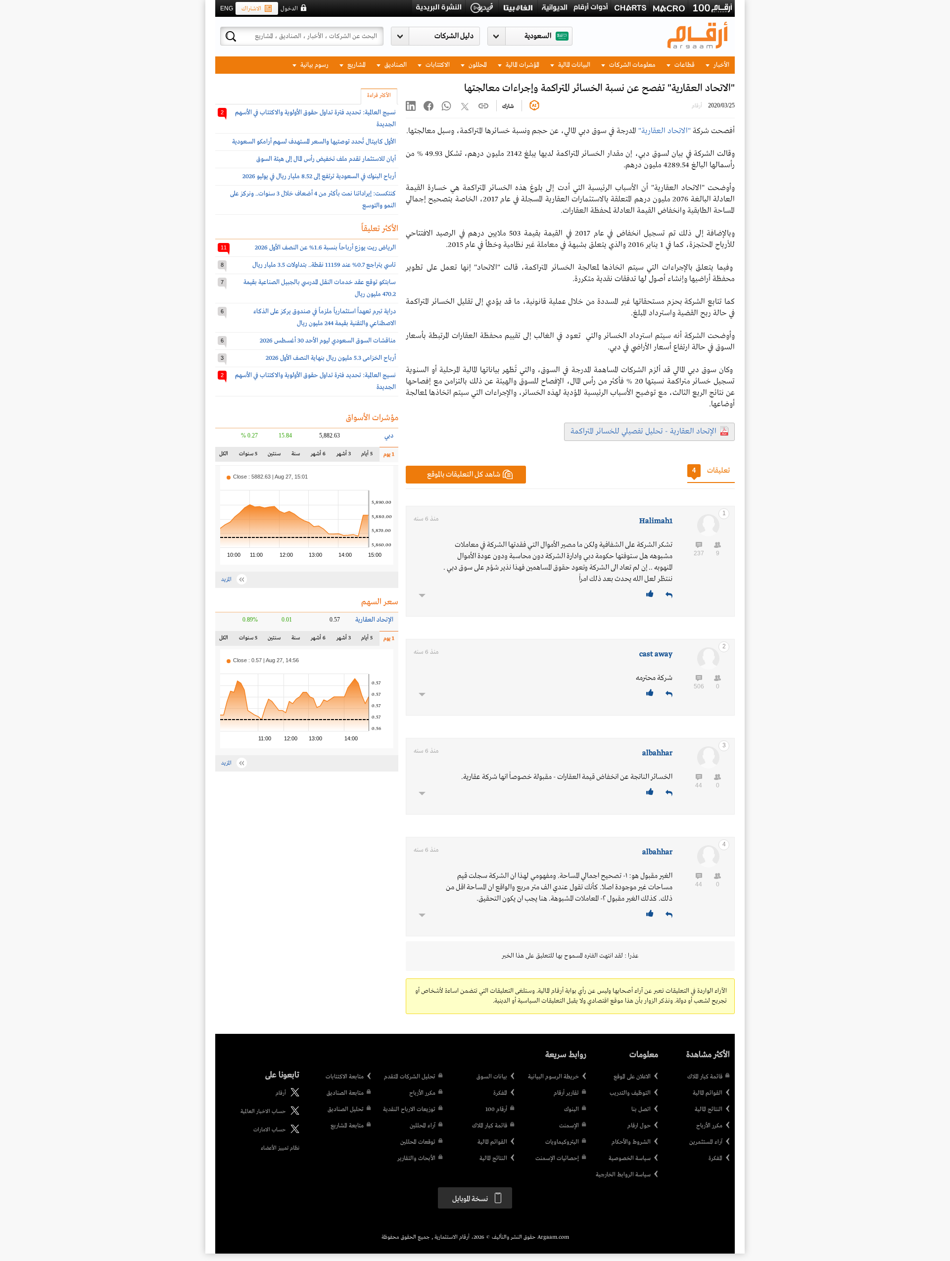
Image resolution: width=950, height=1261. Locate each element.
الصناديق (395, 65)
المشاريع (356, 65)
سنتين (274, 456)
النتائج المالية (708, 1110)
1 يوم (387, 456)
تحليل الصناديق (346, 1110)
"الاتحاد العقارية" (664, 131)
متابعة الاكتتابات (345, 1077)
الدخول (289, 9)
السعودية (537, 36)
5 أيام (366, 456)
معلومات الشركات (632, 65)
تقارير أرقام (566, 1093)
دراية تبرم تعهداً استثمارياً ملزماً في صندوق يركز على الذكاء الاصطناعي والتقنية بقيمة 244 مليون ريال (324, 317)
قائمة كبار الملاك (704, 1077)
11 (224, 247)
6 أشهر (318, 456)
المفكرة (715, 1159)
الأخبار (720, 65)
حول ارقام (639, 1126)
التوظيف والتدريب (630, 1093)
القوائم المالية (707, 1093)
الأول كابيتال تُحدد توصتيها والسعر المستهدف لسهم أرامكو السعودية (314, 142)
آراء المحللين (422, 1126)
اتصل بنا (641, 1110)
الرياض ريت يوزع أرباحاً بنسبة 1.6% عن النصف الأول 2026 (325, 247)
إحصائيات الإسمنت (557, 1159)
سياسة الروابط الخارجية (623, 1175)
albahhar (657, 753)
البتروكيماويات (562, 1142)
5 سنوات (248, 456)
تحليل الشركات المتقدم (409, 1077)
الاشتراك (251, 9)
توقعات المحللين (417, 1142)
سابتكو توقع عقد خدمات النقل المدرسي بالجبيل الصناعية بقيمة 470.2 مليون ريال (319, 288)
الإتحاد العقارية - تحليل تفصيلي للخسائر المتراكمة (643, 431)
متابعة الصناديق (345, 1093)
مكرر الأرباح (709, 1126)
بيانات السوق (491, 1077)
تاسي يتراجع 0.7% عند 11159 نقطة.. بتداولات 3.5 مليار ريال (324, 265)
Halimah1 (655, 521)
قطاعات (684, 65)
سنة (295, 456)
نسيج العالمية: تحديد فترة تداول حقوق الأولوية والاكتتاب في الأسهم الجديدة (315, 118)
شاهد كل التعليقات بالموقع (463, 475)
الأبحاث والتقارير (416, 1159)
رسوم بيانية (314, 65)
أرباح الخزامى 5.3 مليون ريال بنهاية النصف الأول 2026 (331, 358)
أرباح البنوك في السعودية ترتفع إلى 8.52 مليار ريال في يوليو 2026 (319, 176)
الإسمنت (569, 1126)
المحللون (477, 65)
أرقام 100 (496, 1110)
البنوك (571, 1110)
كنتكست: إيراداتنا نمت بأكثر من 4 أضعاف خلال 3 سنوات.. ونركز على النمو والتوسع (313, 200)
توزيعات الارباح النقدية (409, 1110)
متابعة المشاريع (347, 1126)
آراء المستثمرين (705, 1142)
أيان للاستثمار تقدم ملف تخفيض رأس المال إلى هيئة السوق (326, 159)
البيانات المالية (573, 65)
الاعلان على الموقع (632, 1077)
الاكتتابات (437, 65)
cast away (655, 654)
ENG (226, 8)
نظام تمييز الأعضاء (280, 1148)
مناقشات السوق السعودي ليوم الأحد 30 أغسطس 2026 (328, 341)
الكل (225, 456)
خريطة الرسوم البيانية (553, 1077)
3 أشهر (343, 456)
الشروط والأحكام (631, 1142)
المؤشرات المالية (521, 65)
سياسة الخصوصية (630, 1159)
